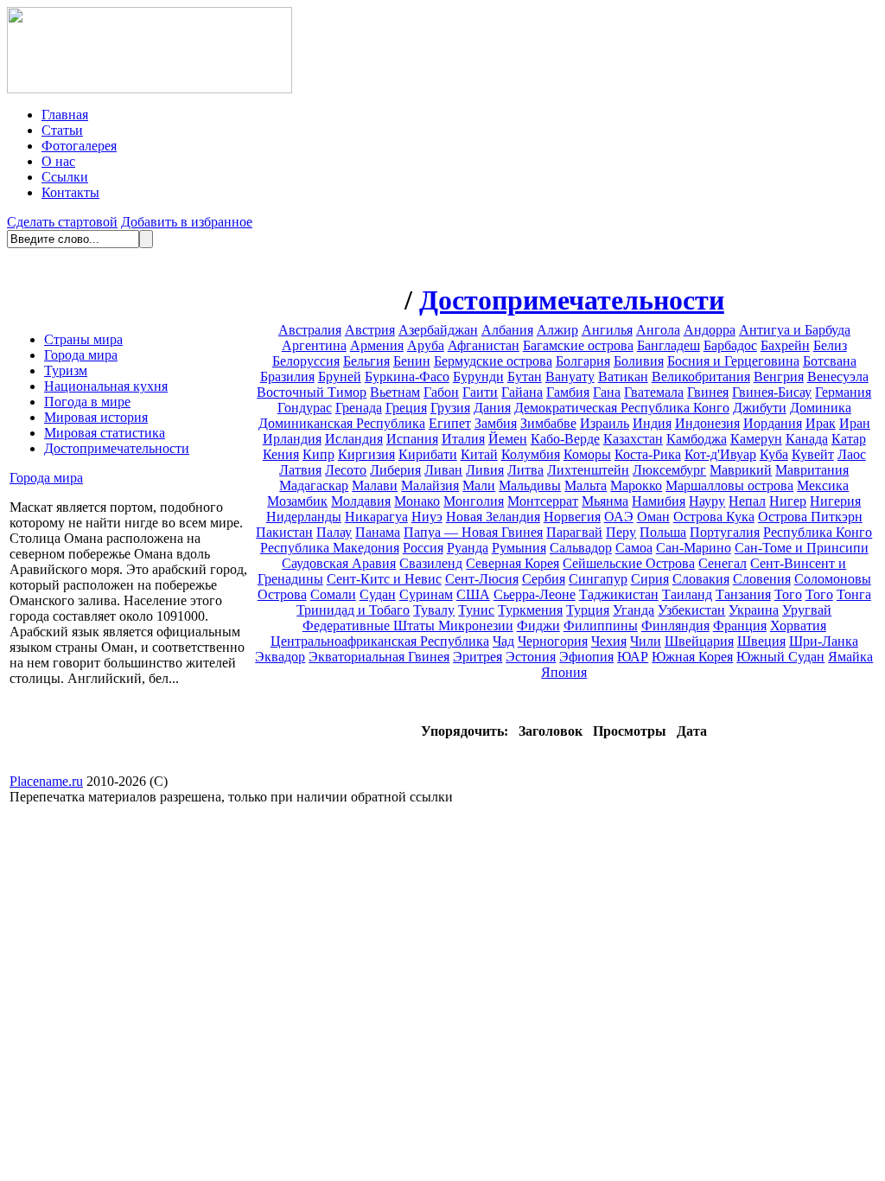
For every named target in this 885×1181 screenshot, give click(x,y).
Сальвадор (581, 547)
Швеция (761, 641)
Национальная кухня (106, 386)
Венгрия (779, 376)
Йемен (507, 438)
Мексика (823, 485)
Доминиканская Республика (341, 423)
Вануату (570, 376)
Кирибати (427, 454)
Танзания (743, 594)
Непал (747, 501)
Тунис (476, 610)
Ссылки (64, 176)
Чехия (609, 641)
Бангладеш (668, 345)
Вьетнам (395, 392)
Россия (423, 547)
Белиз (830, 345)
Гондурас (304, 407)
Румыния (519, 547)
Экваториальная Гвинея (379, 656)
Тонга (854, 594)
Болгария (583, 361)
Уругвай (806, 610)
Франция (740, 625)
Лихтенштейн (588, 470)
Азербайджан (438, 329)
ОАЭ (619, 516)
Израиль (604, 423)
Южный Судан (780, 656)
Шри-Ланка (823, 641)
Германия (843, 392)
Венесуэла (838, 376)
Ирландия (292, 438)
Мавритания (812, 470)
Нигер (787, 501)
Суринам (426, 594)
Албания (507, 329)
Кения (281, 454)
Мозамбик (297, 501)
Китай (479, 454)
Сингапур (598, 578)
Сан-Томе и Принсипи (802, 547)
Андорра (709, 329)
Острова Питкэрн (810, 516)
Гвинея (708, 392)
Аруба (425, 345)
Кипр (318, 454)
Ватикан (623, 376)
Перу (621, 532)
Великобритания (701, 376)
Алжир (557, 329)
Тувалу (434, 610)
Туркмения (530, 610)
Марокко (636, 485)
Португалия (725, 532)
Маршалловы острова (729, 485)
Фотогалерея (79, 145)
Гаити (480, 392)
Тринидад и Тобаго (353, 610)
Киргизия (366, 454)
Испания (412, 438)
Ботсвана (829, 361)
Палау (334, 532)
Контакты (70, 192)
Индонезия (707, 423)
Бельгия (366, 361)
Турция (587, 610)
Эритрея (477, 656)
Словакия (700, 578)
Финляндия (675, 625)
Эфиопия (586, 656)
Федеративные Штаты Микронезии (407, 625)
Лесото (345, 470)
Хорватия (798, 625)
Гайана (522, 392)
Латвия (300, 470)
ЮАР (632, 656)
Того (788, 594)
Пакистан (284, 532)
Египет (450, 423)
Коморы (587, 454)
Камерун (756, 438)
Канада (807, 438)
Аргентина (314, 345)
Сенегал (722, 563)
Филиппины (600, 625)
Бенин (411, 361)
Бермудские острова (493, 361)
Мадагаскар (313, 485)
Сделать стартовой (62, 221)
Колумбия (530, 454)
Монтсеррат (542, 501)
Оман (653, 516)
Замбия (495, 423)
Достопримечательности (116, 448)
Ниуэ (426, 516)
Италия (463, 438)
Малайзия (430, 485)
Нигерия (835, 501)
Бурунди (478, 376)
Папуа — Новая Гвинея (473, 532)
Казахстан (633, 438)
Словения (762, 578)
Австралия (309, 329)
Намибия (658, 501)
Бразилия (287, 376)
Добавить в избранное (186, 221)
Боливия (639, 361)
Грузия (450, 407)
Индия (652, 423)
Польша (663, 532)
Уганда (633, 610)
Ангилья (607, 329)
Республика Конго (817, 532)
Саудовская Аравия (339, 563)
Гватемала (654, 392)
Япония (564, 672)
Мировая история (96, 417)
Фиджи (538, 625)
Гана (607, 392)
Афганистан (483, 345)
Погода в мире (87, 401)
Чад (503, 641)
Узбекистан (691, 610)
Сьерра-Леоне (534, 594)
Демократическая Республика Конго (621, 407)
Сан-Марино (693, 547)
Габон (441, 392)
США (473, 594)
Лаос (851, 454)
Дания (492, 407)
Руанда (467, 547)
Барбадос (730, 345)
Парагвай (574, 532)
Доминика (820, 407)
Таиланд (687, 594)
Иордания (772, 423)
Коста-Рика (647, 454)
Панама (377, 532)
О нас (58, 161)
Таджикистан (619, 594)
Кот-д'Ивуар (720, 454)
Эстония (531, 656)
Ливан (443, 470)
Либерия (395, 470)
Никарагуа (376, 516)
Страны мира (83, 339)
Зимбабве (548, 423)
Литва (525, 470)
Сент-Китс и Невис (384, 578)
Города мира (81, 355)
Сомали (333, 594)
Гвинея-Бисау (772, 392)
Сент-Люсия (482, 578)
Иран (854, 423)
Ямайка (850, 656)
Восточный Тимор (311, 392)
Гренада (358, 407)
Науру (707, 501)
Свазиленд (430, 563)
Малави (375, 485)
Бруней (339, 376)
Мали (478, 485)
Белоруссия (306, 361)
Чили (645, 641)
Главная (64, 114)
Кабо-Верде (565, 438)
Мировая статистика (104, 432)
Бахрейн (785, 345)
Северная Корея (512, 563)
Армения (377, 345)
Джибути (759, 407)
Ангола (658, 329)
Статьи (62, 130)
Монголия (473, 501)
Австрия (370, 329)
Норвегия (572, 516)
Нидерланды (303, 516)
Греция (406, 407)
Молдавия (361, 501)
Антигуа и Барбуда (794, 329)
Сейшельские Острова (629, 563)
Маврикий (741, 470)
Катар (848, 438)
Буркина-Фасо (407, 376)
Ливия (485, 470)
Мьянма (605, 501)
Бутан (524, 376)
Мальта (585, 485)
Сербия (543, 578)
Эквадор (280, 656)
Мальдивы (530, 485)
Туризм (65, 370)
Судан (378, 594)
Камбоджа (696, 438)
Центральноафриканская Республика (380, 641)
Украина (754, 610)
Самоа (634, 547)
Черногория (553, 641)
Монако (417, 501)
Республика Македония (329, 547)
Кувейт (813, 454)
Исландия (354, 438)
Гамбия (567, 392)
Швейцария (699, 641)
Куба (774, 454)
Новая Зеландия (493, 516)
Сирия (650, 578)
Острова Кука (713, 516)
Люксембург (669, 470)
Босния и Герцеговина (733, 361)
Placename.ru (46, 781)
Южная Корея (692, 656)
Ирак (820, 423)
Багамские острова (578, 345)
